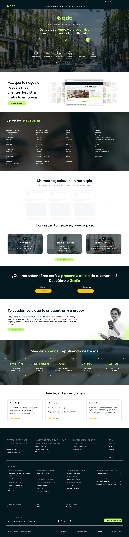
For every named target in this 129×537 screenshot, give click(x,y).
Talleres (97, 144)
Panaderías (69, 149)
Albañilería (9, 135)
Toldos (97, 154)
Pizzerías (97, 130)
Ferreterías (39, 139)
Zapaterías (98, 159)
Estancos (38, 135)
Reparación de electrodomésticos (104, 139)
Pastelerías (69, 154)
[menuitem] (56, 6)
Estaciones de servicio (42, 132)
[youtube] (70, 521)
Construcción (10, 156)
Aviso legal (99, 531)
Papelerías (68, 151)
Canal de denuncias (61, 531)
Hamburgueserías (41, 154)
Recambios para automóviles (103, 137)
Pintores (97, 128)
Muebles (68, 137)
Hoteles (38, 159)
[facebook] (58, 521)
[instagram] (61, 521)
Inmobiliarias (39, 163)
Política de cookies (116, 531)
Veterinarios (98, 156)
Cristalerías (9, 159)
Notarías (68, 142)
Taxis (96, 147)
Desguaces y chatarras (12, 163)
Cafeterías (9, 142)
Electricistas (39, 128)
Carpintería (9, 149)
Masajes (68, 132)
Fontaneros (39, 147)
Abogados (9, 128)
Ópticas (68, 144)
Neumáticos (69, 139)
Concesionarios (10, 154)
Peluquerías (69, 156)
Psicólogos (98, 135)
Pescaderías (69, 161)
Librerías (68, 130)
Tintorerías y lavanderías (102, 151)
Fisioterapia (39, 142)
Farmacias (39, 137)
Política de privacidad (82, 531)
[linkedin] (64, 521)
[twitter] (67, 521)
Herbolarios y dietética (42, 156)
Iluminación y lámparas (42, 161)
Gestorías (38, 151)
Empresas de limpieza (42, 130)
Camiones (9, 144)
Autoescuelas (10, 137)
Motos (67, 135)
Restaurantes (36, 56)
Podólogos (98, 132)
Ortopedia (68, 147)
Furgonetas (39, 149)
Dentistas (9, 161)
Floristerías (39, 144)
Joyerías (68, 128)
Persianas (68, 159)
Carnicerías (9, 147)
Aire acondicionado (11, 132)
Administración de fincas (13, 130)
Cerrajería (9, 151)
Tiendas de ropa (99, 149)
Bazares (8, 139)
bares (105, 142)
